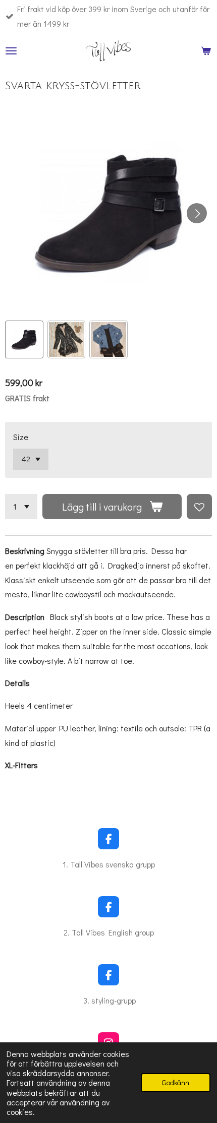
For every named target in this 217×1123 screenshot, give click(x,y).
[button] (24, 340)
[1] (21, 506)
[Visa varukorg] (206, 51)
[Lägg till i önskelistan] (199, 506)
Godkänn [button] (175, 1082)
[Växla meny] (11, 51)
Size (20, 436)
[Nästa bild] (197, 213)
